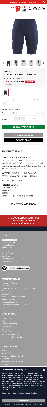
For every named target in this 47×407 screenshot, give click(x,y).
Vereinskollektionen (9, 283)
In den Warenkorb (24, 127)
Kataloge (5, 286)
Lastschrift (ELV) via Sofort (12, 356)
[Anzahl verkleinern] (16, 119)
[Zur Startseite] (18, 8)
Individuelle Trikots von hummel (14, 297)
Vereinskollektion (8, 299)
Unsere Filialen (8, 332)
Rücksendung (7, 253)
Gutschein (6, 256)
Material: (7, 173)
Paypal (4, 350)
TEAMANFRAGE (23, 140)
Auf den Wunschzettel (24, 135)
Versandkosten (8, 245)
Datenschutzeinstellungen (12, 261)
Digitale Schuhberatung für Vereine (15, 305)
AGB (3, 321)
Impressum (6, 318)
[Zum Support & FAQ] (35, 9)
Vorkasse (5, 364)
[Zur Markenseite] (7, 72)
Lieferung (5, 250)
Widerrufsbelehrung (9, 324)
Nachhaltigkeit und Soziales (13, 337)
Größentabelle (40, 113)
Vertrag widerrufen (9, 240)
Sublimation (6, 294)
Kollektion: (8, 180)
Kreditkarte (6, 359)
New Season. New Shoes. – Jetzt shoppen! (23, 2)
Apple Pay (6, 353)
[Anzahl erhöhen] (23, 119)
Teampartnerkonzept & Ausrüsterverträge (18, 288)
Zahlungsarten (7, 248)
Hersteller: (8, 185)
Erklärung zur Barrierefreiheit (13, 259)
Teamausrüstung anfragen (12, 302)
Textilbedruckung (9, 291)
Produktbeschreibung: (14, 158)
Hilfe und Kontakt (9, 242)
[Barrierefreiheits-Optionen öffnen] (4, 268)
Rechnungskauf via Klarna (12, 361)
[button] (5, 9)
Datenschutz (7, 326)
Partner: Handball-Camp (11, 334)
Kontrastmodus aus (21, 268)
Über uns (5, 329)
